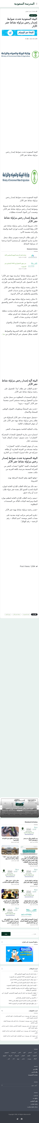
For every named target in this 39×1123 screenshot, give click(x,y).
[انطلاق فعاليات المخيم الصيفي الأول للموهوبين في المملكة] (10, 894)
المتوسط (17, 1055)
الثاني (19, 1052)
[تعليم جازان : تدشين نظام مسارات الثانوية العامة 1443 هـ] (10, 874)
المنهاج (4, 1055)
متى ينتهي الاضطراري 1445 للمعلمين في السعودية (22, 977)
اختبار (35, 1052)
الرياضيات (13, 1052)
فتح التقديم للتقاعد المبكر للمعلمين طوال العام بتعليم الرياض (31, 882)
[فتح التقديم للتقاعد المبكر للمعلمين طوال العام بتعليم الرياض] (29, 874)
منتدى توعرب (34, 1104)
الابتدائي (30, 1052)
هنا (4, 334)
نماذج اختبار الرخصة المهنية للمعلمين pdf (15, 255)
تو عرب (36, 1095)
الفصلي (23, 1055)
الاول (24, 1052)
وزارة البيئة (8, 614)
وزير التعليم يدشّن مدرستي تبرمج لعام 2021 (30, 839)
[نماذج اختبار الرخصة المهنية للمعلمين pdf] (33, 256)
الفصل (28, 1055)
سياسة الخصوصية (33, 1075)
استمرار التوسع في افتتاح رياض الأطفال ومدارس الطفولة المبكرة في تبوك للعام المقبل (29, 920)
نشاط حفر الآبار (16, 614)
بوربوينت (29, 1058)
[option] (19, 807)
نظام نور (35, 1069)
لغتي (9, 1058)
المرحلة (10, 1055)
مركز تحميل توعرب (32, 1107)
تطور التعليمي (34, 1101)
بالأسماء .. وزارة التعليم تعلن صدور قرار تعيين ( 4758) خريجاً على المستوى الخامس (10, 920)
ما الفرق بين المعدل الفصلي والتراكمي (26, 998)
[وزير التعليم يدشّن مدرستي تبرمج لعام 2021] (29, 832)
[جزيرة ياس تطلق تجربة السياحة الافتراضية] (10, 832)
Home (34, 11)
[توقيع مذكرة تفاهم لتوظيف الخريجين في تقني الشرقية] (29, 894)
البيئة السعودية (26, 614)
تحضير (23, 1058)
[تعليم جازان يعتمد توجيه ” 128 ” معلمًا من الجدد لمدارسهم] (10, 850)
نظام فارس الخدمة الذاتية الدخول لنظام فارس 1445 (22, 1000)
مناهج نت (35, 1098)
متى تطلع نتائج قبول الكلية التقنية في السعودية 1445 (22, 1003)
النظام (35, 1058)
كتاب (13, 1058)
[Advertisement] (19, 88)
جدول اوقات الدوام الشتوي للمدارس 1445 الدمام (19, 809)
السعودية (35, 1055)
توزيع (18, 1058)
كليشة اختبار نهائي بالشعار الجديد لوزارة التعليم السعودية (21, 985)
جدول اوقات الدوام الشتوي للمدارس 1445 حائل (23, 982)
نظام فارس (35, 1072)
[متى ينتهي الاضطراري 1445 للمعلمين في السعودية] (33, 265)
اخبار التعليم (28, 11)
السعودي (7, 1052)
